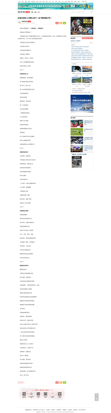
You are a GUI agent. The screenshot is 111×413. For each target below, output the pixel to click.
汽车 (50, 1)
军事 (59, 1)
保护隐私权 (59, 409)
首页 (19, 1)
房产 (53, 1)
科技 (56, 1)
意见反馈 (70, 409)
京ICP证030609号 (82, 409)
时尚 (47, 1)
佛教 (69, 1)
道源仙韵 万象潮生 (76, 40)
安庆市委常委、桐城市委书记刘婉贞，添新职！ (81, 92)
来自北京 (28, 23)
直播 (29, 1)
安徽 (32, 12)
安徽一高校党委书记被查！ (77, 90)
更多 (78, 1)
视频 (26, 1)
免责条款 (64, 409)
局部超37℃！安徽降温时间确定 (78, 88)
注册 (83, 1)
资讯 (23, 1)
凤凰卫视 (33, 1)
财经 (37, 1)
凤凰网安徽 (24, 21)
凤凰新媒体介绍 (28, 409)
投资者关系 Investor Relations (38, 409)
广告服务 (48, 409)
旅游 (66, 1)
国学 (72, 1)
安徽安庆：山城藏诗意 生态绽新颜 (87, 85)
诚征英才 (53, 409)
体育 (43, 1)
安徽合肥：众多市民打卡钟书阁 (79, 154)
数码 (75, 1)
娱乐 (40, 1)
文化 (63, 1)
